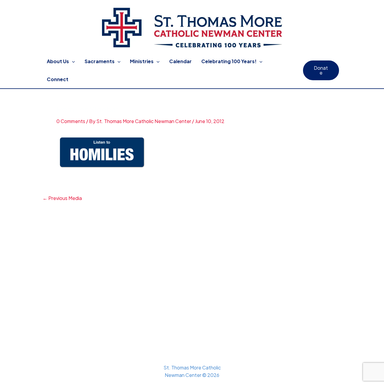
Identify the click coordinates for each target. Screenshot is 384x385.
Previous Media (62, 198)
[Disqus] (192, 276)
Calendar (180, 61)
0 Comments (70, 121)
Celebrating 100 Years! (228, 61)
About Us (58, 61)
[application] (72, 61)
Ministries (142, 61)
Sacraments (100, 61)
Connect (57, 79)
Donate (321, 70)
